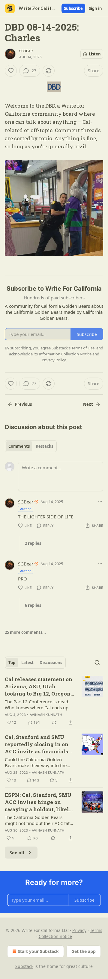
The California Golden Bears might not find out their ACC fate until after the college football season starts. (38, 820)
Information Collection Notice (65, 354)
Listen (95, 54)
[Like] (11, 71)
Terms (96, 930)
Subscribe (73, 8)
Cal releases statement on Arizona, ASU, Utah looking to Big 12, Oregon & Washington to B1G (38, 686)
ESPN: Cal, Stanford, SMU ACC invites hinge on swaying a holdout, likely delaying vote (39, 802)
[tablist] (31, 446)
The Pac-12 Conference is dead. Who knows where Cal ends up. (37, 705)
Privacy (79, 930)
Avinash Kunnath (46, 715)
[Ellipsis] (100, 501)
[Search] (97, 663)
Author (25, 508)
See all (17, 853)
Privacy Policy (54, 360)
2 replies (33, 543)
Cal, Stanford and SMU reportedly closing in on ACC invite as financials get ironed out (36, 744)
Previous (23, 404)
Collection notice (55, 936)
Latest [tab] (27, 662)
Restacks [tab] (44, 446)
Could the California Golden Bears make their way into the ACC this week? (36, 762)
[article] (54, 701)
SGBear (26, 51)
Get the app (83, 951)
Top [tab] (11, 662)
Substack (24, 966)
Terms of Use (82, 348)
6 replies (33, 605)
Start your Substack (38, 951)
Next (88, 404)
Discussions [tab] (51, 662)
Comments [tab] (19, 446)
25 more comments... (25, 632)
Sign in (95, 8)
